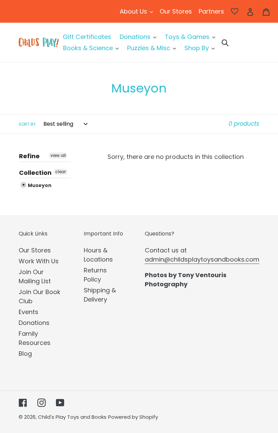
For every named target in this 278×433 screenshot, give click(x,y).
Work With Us (39, 261)
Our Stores (35, 250)
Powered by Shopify (133, 416)
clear (60, 171)
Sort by (27, 124)
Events (28, 312)
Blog (25, 353)
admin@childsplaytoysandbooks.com (202, 259)
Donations (34, 322)
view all (58, 155)
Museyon (39, 185)
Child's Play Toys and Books (72, 416)
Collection (35, 172)
